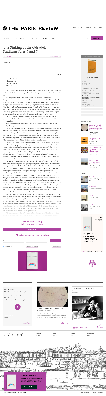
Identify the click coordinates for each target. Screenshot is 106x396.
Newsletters (88, 27)
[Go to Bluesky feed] (17, 334)
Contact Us (39, 336)
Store (96, 27)
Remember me (8, 246)
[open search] (87, 38)
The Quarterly (20, 38)
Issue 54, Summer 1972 (56, 56)
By (73, 290)
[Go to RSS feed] (21, 334)
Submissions (56, 336)
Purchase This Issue (92, 77)
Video (88, 335)
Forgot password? (56, 246)
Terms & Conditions (98, 392)
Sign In (101, 27)
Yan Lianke (75, 292)
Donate (80, 27)
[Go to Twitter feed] (13, 334)
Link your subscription (32, 246)
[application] (17, 314)
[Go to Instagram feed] (4, 334)
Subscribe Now (29, 387)
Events (74, 27)
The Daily (6, 38)
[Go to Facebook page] (8, 334)
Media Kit (55, 335)
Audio (45, 38)
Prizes (71, 335)
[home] (30, 28)
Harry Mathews (7, 56)
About (54, 38)
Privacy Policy (85, 392)
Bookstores (73, 336)
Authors (35, 38)
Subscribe (96, 38)
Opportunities (90, 333)
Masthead (72, 333)
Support (38, 335)
